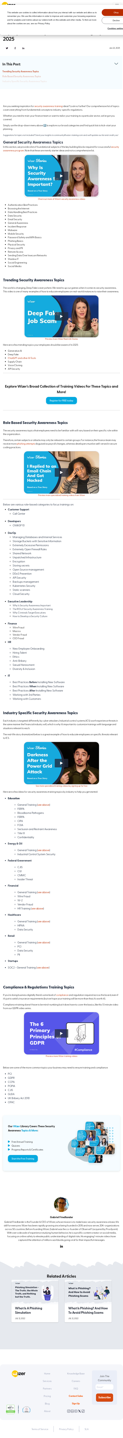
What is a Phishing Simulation (28, 1310)
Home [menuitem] (47, 1373)
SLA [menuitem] (87, 1429)
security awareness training (48, 106)
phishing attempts (26, 443)
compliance (62, 994)
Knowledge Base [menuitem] (75, 1373)
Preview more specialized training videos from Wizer (61, 495)
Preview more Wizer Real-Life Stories (61, 338)
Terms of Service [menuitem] (40, 1429)
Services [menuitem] (47, 1381)
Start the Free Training (23, 1158)
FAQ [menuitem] (76, 1388)
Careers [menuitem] (76, 1381)
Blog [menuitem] (47, 1403)
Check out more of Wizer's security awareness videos (61, 198)
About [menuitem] (47, 1411)
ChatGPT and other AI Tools (22, 358)
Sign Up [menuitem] (76, 1403)
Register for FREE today (61, 400)
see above (43, 804)
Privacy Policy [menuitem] (66, 1429)
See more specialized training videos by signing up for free (61, 785)
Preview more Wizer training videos (61, 1056)
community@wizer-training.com (68, 135)
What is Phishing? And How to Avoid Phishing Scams (88, 1310)
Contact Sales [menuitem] (76, 1396)
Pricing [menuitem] (47, 1396)
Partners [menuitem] (47, 1388)
